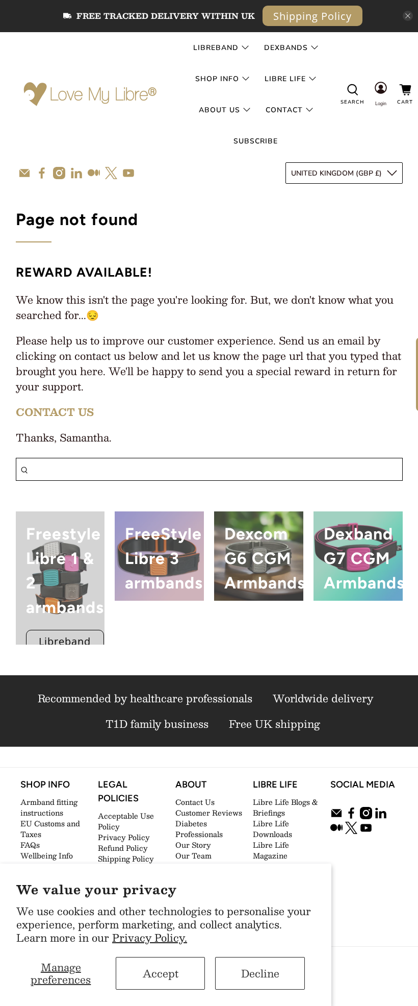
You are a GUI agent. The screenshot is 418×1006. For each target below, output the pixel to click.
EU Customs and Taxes (50, 828)
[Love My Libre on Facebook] (42, 173)
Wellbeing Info (46, 855)
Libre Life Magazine (271, 850)
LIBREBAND (216, 48)
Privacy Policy (124, 837)
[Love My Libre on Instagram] (59, 173)
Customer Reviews (208, 812)
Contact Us (195, 802)
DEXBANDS (286, 48)
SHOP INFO (217, 79)
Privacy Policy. (149, 937)
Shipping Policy (312, 16)
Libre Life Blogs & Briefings (285, 807)
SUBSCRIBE (255, 141)
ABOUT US (219, 110)
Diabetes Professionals (199, 828)
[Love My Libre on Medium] (94, 173)
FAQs (30, 845)
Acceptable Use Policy (126, 820)
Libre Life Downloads (272, 828)
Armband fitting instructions (48, 807)
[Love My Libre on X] (111, 173)
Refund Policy (123, 848)
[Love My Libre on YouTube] (128, 173)
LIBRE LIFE (285, 79)
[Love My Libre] (89, 94)
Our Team (193, 855)
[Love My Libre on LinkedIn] (76, 173)
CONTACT (284, 110)
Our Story (193, 845)
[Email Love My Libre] (24, 173)
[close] (408, 16)
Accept (160, 973)
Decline (260, 973)
